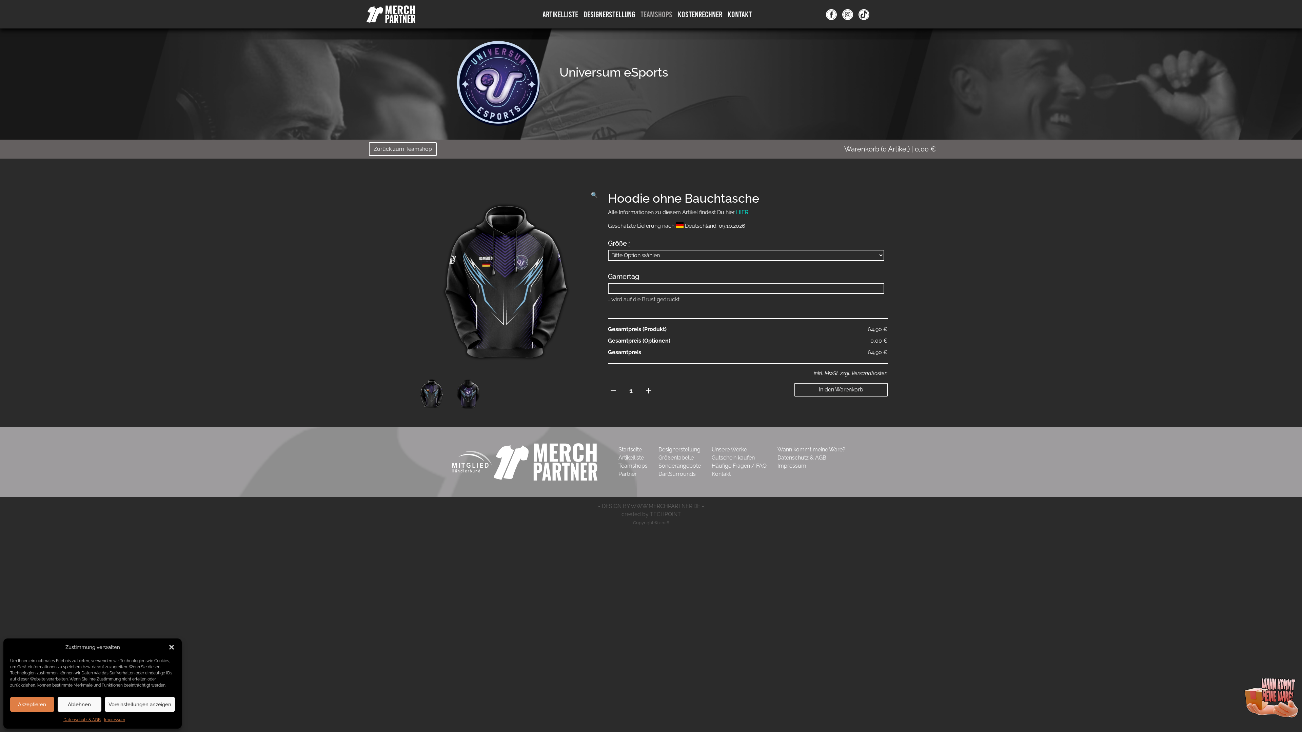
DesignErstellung (609, 14)
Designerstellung (679, 449)
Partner (627, 474)
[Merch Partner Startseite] (545, 461)
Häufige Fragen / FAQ (739, 466)
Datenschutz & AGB (82, 719)
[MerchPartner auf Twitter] (864, 14)
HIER (742, 212)
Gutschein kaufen (733, 457)
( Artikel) (890, 149)
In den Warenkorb (841, 389)
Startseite (630, 449)
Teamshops (656, 14)
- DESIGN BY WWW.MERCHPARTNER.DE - (651, 506)
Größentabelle (676, 457)
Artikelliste (560, 14)
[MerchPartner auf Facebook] (831, 14)
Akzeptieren (32, 705)
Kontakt (740, 14)
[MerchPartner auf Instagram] (848, 14)
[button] (171, 647)
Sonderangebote (679, 466)
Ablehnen (79, 705)
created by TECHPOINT (651, 514)
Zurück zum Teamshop (403, 149)
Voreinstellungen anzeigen (139, 705)
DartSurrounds (677, 474)
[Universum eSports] (498, 83)
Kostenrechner (700, 14)
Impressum (114, 719)
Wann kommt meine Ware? (811, 449)
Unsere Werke (729, 449)
